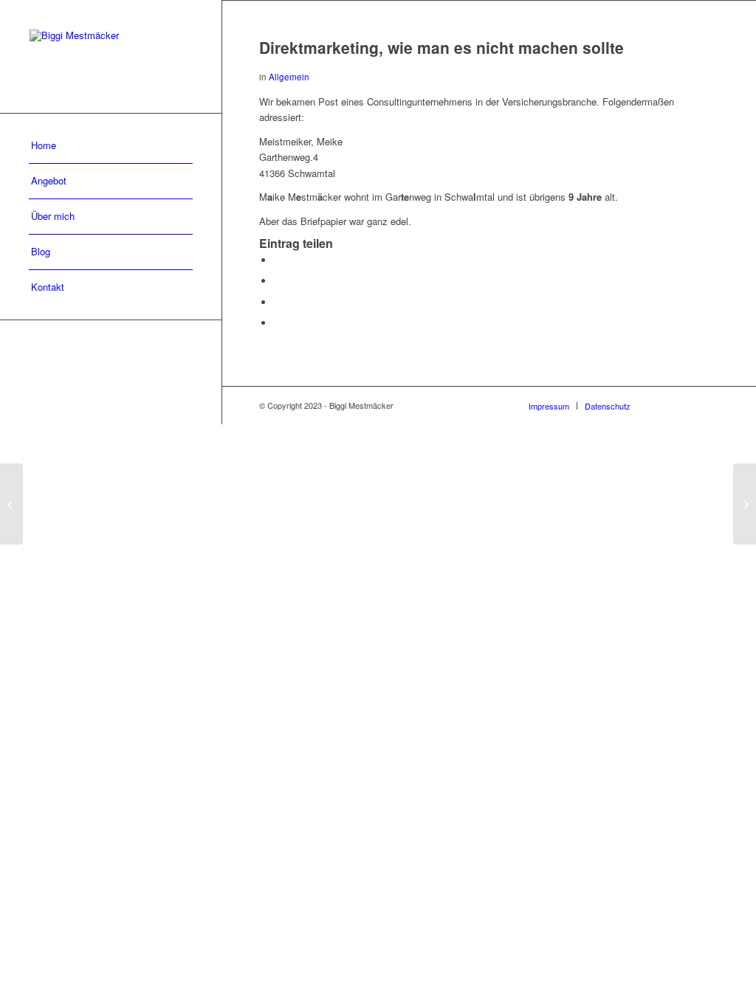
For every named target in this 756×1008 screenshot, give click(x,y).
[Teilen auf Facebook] (277, 260)
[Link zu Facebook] (664, 405)
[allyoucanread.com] (11, 504)
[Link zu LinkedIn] (708, 405)
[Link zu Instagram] (686, 405)
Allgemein (289, 77)
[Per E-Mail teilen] (277, 323)
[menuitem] (111, 146)
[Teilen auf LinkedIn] (277, 302)
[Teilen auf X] (277, 281)
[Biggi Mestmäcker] (111, 56)
